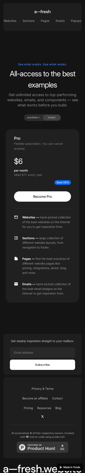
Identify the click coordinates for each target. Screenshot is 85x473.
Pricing (28, 408)
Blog (58, 408)
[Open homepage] (42, 11)
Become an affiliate (35, 398)
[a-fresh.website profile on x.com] (42, 416)
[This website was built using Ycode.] (70, 467)
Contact (57, 398)
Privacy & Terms (42, 388)
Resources (44, 408)
